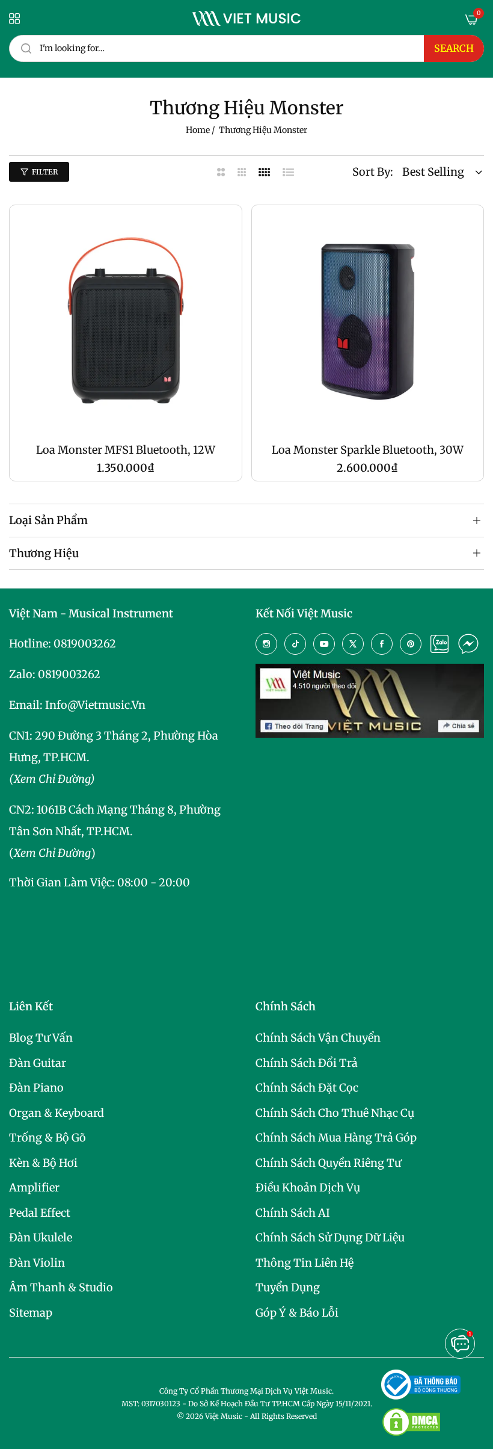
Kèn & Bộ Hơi (43, 1163)
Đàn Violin (37, 1263)
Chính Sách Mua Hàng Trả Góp (336, 1138)
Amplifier (34, 1187)
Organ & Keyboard (56, 1113)
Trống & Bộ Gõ (47, 1138)
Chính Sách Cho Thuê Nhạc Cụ (335, 1113)
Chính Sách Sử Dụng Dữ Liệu (330, 1237)
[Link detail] (266, 644)
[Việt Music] (246, 18)
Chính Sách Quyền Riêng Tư (328, 1163)
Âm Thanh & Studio (61, 1287)
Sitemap (30, 1313)
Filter (45, 171)
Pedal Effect (39, 1213)
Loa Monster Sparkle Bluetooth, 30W (368, 450)
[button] (460, 1344)
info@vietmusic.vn (95, 705)
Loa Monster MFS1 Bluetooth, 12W (125, 450)
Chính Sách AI (293, 1213)
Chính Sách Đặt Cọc (307, 1088)
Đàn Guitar (37, 1063)
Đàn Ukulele (40, 1237)
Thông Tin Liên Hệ (305, 1263)
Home (198, 130)
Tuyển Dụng (288, 1287)
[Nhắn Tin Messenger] (468, 644)
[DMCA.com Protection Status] (411, 1422)
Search (454, 48)
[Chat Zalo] (439, 644)
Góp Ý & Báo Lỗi (297, 1313)
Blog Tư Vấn (41, 1038)
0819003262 (85, 643)
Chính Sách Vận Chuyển (318, 1038)
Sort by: (372, 172)
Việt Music (223, 1416)
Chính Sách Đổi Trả (307, 1063)
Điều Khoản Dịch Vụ (308, 1187)
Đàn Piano (36, 1088)
